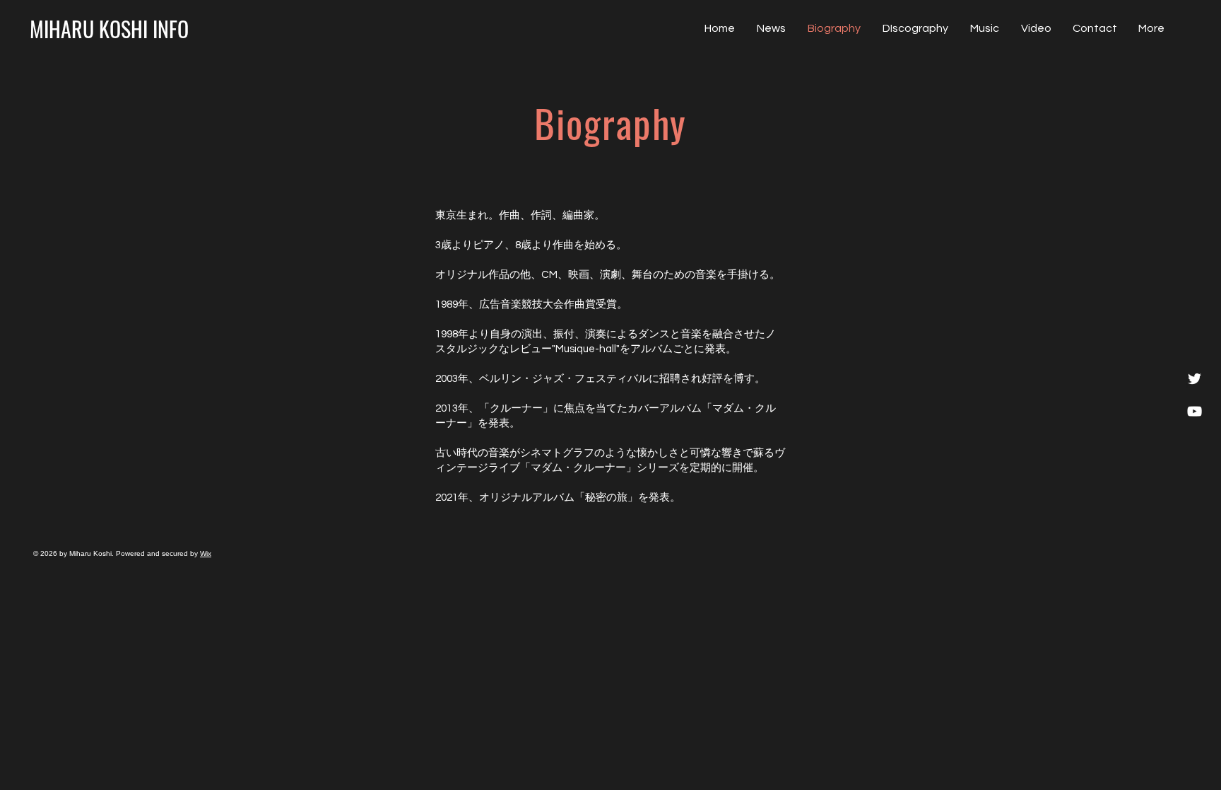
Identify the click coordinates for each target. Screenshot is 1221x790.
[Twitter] (1194, 379)
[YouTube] (1194, 411)
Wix (205, 553)
